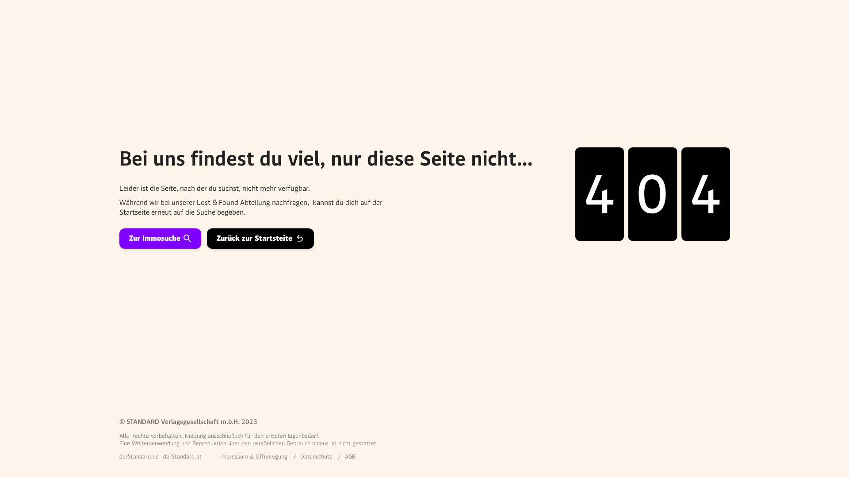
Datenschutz (316, 456)
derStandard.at (182, 456)
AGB (350, 456)
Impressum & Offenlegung (253, 456)
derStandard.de (139, 456)
